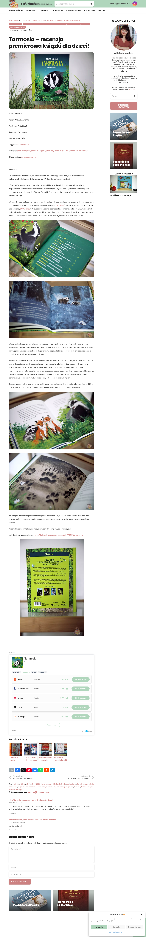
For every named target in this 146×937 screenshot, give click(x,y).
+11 (17, 784)
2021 (38, 784)
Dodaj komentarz (39, 792)
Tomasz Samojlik (87, 787)
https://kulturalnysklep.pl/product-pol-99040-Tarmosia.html (59, 535)
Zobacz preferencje (134, 927)
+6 (27, 784)
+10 (14, 784)
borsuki (85, 784)
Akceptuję (99, 927)
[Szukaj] (91, 4)
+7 (29, 784)
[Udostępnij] (17, 770)
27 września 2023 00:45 (17, 822)
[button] (142, 914)
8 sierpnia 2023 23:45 (16, 802)
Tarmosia (77, 787)
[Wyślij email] (11, 770)
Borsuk (79, 784)
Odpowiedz (12, 813)
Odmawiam (117, 927)
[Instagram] (134, 3)
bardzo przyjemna (28, 157)
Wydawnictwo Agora (16, 789)
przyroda (56, 787)
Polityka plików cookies (115, 932)
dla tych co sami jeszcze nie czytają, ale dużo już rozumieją (40, 151)
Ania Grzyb (61, 784)
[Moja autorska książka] (30, 900)
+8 (32, 784)
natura (32, 787)
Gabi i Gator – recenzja (120, 195)
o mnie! (132, 89)
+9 (35, 784)
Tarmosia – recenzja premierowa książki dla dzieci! (49, 42)
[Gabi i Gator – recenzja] (123, 184)
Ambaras (60, 205)
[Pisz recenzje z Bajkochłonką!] (73, 900)
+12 (21, 784)
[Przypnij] (29, 770)
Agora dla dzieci (51, 784)
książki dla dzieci (24, 787)
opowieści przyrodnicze (44, 787)
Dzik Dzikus (25, 209)
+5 (24, 784)
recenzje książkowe (66, 787)
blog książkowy (71, 784)
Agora (43, 784)
